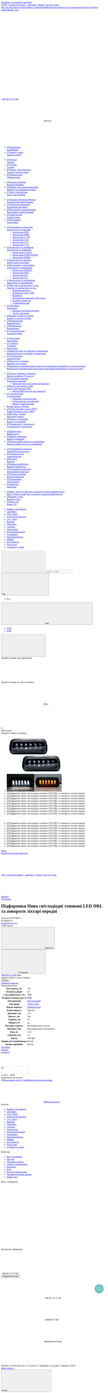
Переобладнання (15, 537)
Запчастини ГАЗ (20, 278)
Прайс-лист (13, 10)
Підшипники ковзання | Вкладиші (28, 298)
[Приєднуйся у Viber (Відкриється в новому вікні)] (64, 53)
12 (28, 1022)
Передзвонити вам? (10, 1276)
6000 (29, 998)
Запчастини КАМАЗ (22, 270)
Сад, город (12, 519)
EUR (9, 631)
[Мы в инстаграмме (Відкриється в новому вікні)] (22, 53)
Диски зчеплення (20, 313)
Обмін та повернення (36, 7)
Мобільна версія (51, 1102)
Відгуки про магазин (70, 7)
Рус (8, 599)
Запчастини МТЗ (20, 232)
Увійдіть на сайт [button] (9, 975)
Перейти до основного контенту (16, 2)
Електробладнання (16, 532)
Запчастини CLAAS (22, 252)
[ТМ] (15, 1072)
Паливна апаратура (21, 300)
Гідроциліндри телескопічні (25, 401)
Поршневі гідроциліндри (24, 399)
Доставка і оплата (17, 7)
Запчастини (12, 529)
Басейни (11, 522)
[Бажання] (54, 670)
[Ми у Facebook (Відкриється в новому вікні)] (64, 31)
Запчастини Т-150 (21, 237)
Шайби (10, 539)
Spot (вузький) (34, 1001)
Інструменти (13, 542)
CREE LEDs (33, 1004)
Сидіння (11, 527)
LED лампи (12, 514)
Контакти (51, 7)
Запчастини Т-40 (20, 240)
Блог (58, 7)
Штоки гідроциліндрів (23, 404)
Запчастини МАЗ (20, 273)
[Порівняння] (23, 645)
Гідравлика (12, 534)
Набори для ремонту (16, 509)
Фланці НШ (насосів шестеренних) (29, 391)
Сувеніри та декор (15, 547)
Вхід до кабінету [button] (15, 1157)
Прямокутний (34, 1007)
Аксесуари (12, 544)
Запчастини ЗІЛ (20, 275)
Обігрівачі (11, 524)
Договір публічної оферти (19, 1174)
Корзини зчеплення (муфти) (25, 311)
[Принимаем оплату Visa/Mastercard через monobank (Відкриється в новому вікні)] (26, 1080)
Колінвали (17, 295)
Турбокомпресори (21, 303)
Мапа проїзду (7, 1368)
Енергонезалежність (16, 516)
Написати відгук (9, 923)
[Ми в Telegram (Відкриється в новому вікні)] (22, 31)
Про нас (5, 7)
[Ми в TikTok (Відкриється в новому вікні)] (22, 75)
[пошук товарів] (23, 562)
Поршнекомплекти (21, 290)
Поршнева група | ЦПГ (23, 293)
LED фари (12, 511)
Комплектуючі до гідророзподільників (30, 383)
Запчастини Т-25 (20, 242)
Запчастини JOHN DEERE (25, 255)
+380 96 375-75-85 (9, 99)
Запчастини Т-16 (20, 245)
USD (9, 628)
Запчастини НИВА (21, 257)
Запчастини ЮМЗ (21, 235)
